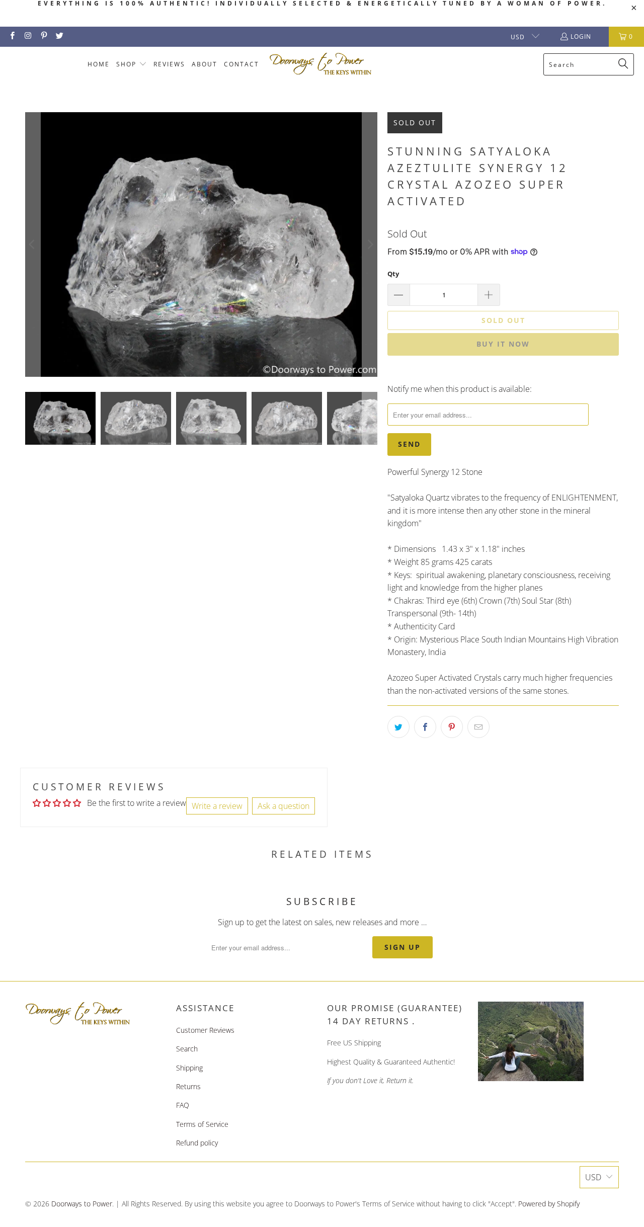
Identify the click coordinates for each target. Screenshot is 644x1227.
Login (581, 36)
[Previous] (33, 244)
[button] (131, 64)
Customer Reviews (205, 1030)
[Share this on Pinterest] (452, 727)
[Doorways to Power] (320, 64)
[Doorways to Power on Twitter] (59, 36)
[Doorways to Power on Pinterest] (43, 36)
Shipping (189, 1068)
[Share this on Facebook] (425, 727)
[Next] (370, 244)
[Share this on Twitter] (398, 727)
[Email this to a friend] (478, 727)
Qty (393, 273)
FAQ (182, 1105)
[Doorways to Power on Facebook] (12, 36)
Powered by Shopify (549, 1203)
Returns (188, 1086)
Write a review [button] (217, 805)
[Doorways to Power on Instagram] (27, 36)
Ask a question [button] (283, 805)
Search (187, 1048)
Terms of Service (202, 1124)
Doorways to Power (81, 1203)
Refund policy (197, 1143)
